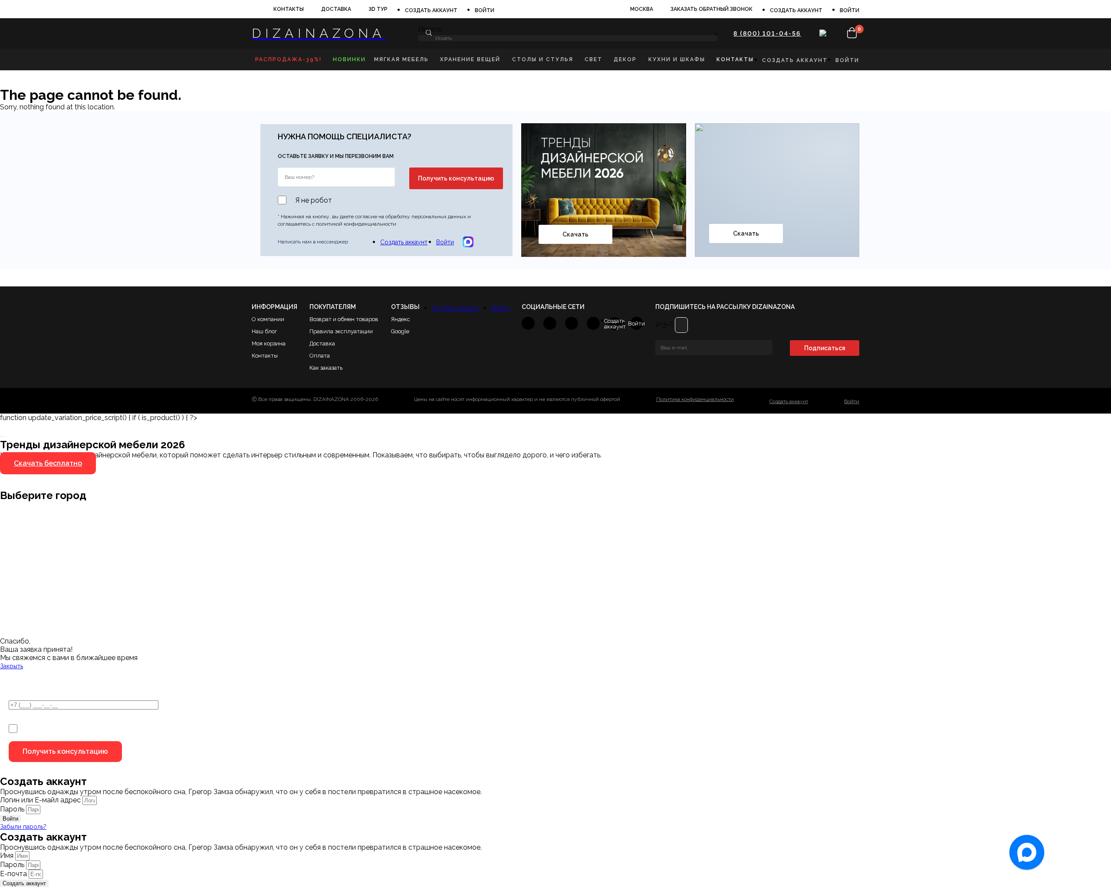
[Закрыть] (2, 436)
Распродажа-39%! (288, 59)
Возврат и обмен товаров (343, 319)
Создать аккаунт (431, 10)
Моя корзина (269, 343)
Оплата (319, 355)
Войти (484, 10)
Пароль (12, 809)
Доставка (336, 9)
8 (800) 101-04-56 (767, 33)
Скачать (575, 234)
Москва (641, 9)
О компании (268, 319)
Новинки (349, 59)
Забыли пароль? (23, 826)
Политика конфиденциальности (695, 399)
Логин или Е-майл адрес (40, 800)
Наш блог (264, 331)
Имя (7, 855)
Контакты (288, 9)
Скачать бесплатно (48, 463)
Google (400, 331)
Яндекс (400, 319)
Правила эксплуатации (341, 331)
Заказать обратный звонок (712, 9)
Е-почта (14, 874)
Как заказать (325, 368)
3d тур (378, 9)
